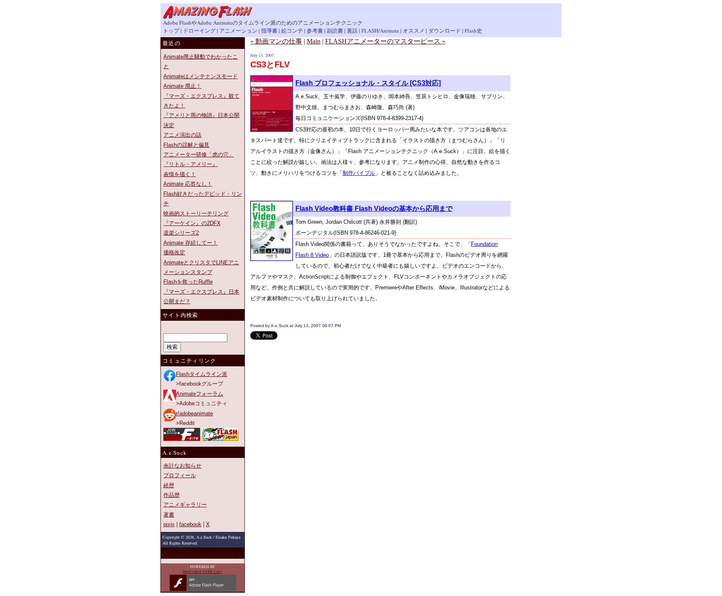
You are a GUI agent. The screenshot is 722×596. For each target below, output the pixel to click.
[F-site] (181, 439)
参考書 (315, 30)
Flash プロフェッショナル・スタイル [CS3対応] (368, 83)
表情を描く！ (179, 174)
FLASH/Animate (380, 30)
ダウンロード (444, 30)
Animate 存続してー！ (190, 243)
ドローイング (199, 30)
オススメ (414, 30)
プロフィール (179, 475)
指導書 (269, 30)
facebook (190, 524)
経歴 (168, 485)
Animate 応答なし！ (187, 184)
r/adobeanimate (194, 413)
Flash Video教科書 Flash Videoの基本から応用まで (374, 208)
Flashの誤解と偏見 (186, 145)
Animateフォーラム (199, 394)
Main (313, 41)
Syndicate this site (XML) (198, 553)
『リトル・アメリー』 (190, 164)
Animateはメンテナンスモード (200, 76)
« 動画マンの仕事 (276, 41)
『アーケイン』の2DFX (192, 223)
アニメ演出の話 (182, 135)
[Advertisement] (348, 352)
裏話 (352, 30)
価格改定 (174, 252)
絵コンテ (292, 30)
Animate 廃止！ (182, 86)
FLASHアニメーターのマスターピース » (385, 41)
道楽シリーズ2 (181, 233)
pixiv (169, 524)
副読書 (335, 30)
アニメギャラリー (185, 504)
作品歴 (171, 495)
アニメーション (238, 30)
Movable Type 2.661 (203, 571)
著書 (168, 515)
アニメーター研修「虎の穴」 (198, 154)
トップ (171, 30)
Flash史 (473, 30)
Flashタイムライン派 (201, 374)
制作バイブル (359, 173)
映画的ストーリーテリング (196, 213)
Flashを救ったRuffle (188, 282)
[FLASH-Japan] (220, 439)
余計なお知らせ (182, 466)
